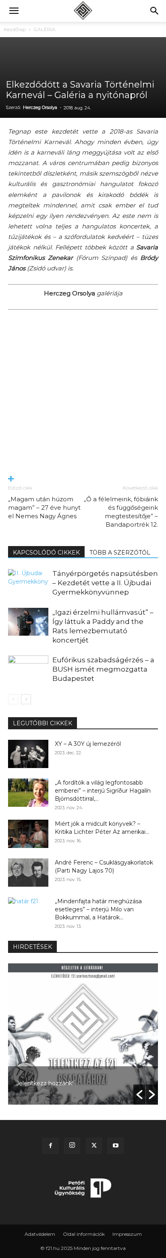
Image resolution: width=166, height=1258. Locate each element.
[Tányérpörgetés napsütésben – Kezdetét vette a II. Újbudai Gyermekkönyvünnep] (28, 583)
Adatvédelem (40, 1234)
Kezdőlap (15, 29)
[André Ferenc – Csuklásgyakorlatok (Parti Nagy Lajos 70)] (28, 872)
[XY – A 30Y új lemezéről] (28, 754)
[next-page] (26, 699)
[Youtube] (116, 1146)
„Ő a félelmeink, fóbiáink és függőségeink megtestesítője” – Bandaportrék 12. (121, 511)
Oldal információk (84, 1234)
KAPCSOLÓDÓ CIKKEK (46, 552)
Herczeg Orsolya (40, 107)
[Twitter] (94, 1146)
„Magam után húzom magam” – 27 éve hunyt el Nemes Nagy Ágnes (44, 507)
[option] (83, 1034)
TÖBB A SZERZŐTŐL (119, 552)
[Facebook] (50, 1146)
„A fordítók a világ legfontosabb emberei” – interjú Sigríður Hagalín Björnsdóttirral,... (103, 790)
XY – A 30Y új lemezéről (88, 743)
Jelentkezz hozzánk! (44, 1083)
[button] (14, 11)
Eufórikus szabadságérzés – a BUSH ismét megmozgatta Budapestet (103, 669)
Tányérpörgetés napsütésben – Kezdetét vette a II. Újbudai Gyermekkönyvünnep (105, 582)
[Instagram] (72, 1146)
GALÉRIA (44, 29)
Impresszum (127, 1234)
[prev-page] (13, 699)
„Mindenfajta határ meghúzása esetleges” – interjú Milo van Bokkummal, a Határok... (98, 909)
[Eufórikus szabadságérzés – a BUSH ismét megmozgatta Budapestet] (28, 669)
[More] (83, 479)
